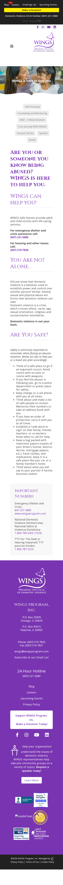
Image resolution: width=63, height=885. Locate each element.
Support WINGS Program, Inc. (31, 720)
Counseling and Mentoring (32, 113)
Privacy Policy (31, 704)
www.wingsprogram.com (30, 513)
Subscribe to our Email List (31, 657)
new (10, 2)
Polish (32, 140)
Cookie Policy (47, 862)
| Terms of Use (31, 862)
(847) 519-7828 (19, 250)
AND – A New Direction (32, 119)
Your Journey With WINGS (32, 126)
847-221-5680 (23, 510)
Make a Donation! (31, 9)
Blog (6, 4)
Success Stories (25, 133)
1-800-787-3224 (24, 549)
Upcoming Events (48, 4)
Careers (15, 5)
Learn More (31, 780)
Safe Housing (32, 106)
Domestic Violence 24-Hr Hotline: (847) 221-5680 (31, 15)
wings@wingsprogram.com (31, 651)
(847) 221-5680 (19, 237)
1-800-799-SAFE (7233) (28, 533)
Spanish (43, 133)
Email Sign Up (29, 4)
